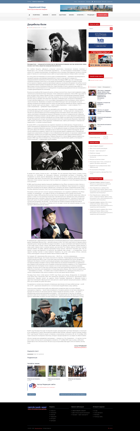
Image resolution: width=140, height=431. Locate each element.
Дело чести (32, 394)
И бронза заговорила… (34, 379)
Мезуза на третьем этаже (97, 159)
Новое (99, 87)
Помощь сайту (98, 416)
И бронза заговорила (54, 379)
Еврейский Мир (37, 7)
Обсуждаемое (106, 87)
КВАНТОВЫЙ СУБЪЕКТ (96, 146)
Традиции (53, 416)
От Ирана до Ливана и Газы (39, 1)
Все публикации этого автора (46, 387)
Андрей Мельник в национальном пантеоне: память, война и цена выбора (100, 184)
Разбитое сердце (95, 153)
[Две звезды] (29, 354)
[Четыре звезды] (31, 354)
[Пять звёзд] (32, 354)
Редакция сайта (37, 27)
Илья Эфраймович (95, 188)
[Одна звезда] (28, 354)
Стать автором (81, 1)
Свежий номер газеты (96, 76)
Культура (44, 27)
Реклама (88, 1)
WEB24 (111, 428)
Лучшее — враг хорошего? (98, 150)
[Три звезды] (30, 354)
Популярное (93, 87)
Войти (105, 1)
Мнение (52, 414)
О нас (75, 1)
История (52, 418)
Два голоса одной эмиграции (98, 148)
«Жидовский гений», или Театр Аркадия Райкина (72, 394)
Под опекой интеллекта (104, 124)
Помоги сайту (102, 15)
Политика (53, 412)
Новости (52, 410)
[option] (51, 1)
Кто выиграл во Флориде (97, 169)
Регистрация (98, 1)
